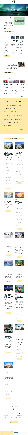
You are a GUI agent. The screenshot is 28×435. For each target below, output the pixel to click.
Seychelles (6, 183)
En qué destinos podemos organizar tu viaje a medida (19, 202)
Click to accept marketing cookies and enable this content (19, 20)
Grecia (19, 349)
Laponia (17, 174)
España (11, 170)
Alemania (6, 348)
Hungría (17, 171)
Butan (18, 212)
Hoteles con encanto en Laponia (8, 270)
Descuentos (21, 426)
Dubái (20, 167)
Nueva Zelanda (17, 222)
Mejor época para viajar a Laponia (7, 202)
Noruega (11, 252)
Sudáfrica (7, 184)
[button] (1, 433)
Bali (15, 164)
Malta (8, 177)
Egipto (18, 168)
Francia (17, 349)
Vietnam (22, 181)
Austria (9, 348)
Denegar (20, 432)
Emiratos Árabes (7, 170)
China (8, 167)
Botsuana (22, 164)
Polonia (16, 178)
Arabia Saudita (7, 163)
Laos (19, 219)
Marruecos (10, 177)
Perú (10, 180)
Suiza (10, 184)
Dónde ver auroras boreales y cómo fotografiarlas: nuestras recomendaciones (8, 296)
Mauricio (22, 314)
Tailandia (19, 225)
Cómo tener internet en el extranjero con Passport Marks (19, 334)
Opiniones (24, 426)
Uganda (19, 226)
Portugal (19, 178)
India (6, 173)
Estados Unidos (21, 216)
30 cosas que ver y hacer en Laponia (18, 270)
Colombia (10, 167)
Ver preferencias (25, 432)
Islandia (11, 173)
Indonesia (8, 173)
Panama (8, 180)
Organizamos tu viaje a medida (6, 426)
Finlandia (6, 252)
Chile (6, 167)
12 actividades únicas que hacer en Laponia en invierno (19, 242)
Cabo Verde (6, 166)
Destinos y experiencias (15, 426)
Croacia (16, 167)
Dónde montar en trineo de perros (7, 242)
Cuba (18, 167)
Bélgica (18, 164)
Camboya (9, 166)
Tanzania (17, 181)
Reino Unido (21, 178)
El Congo (20, 168)
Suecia (9, 184)
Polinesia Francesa (20, 177)
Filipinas (10, 387)
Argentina (10, 163)
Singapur (9, 183)
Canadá (11, 166)
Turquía (19, 181)
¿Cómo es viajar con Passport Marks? (18, 153)
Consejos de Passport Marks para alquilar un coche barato (8, 337)
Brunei (17, 212)
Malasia (19, 174)
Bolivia (20, 164)
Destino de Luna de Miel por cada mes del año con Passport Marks (19, 298)
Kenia (17, 219)
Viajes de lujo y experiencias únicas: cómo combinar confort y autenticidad (8, 154)
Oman (6, 180)
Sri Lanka (11, 183)
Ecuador (22, 167)
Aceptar (16, 432)
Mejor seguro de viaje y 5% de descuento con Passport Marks (8, 373)
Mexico (16, 315)
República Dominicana (8, 394)
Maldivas (6, 177)
